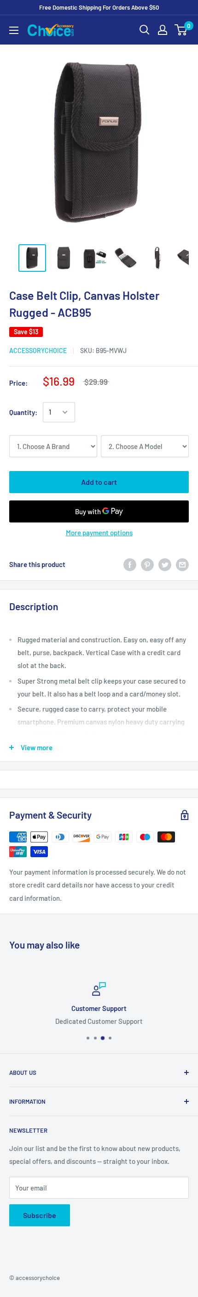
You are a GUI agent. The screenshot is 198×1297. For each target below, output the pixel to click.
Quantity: (23, 412)
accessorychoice (38, 350)
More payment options (99, 532)
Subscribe (39, 1215)
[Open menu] (13, 30)
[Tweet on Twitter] (164, 564)
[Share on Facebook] (129, 564)
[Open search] (145, 30)
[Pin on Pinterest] (147, 564)
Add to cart (99, 481)
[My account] (162, 30)
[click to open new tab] (32, 258)
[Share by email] (182, 564)
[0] (181, 29)
